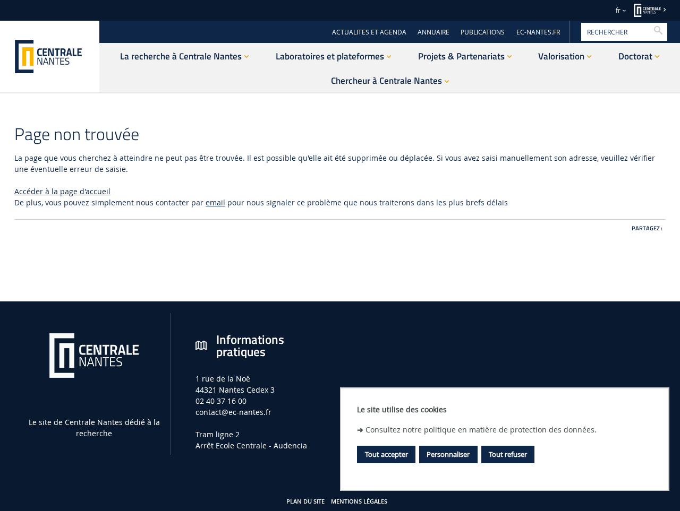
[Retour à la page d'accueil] (49, 56)
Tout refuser (508, 453)
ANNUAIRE (433, 32)
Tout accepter (386, 453)
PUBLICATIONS (483, 32)
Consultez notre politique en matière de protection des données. (481, 429)
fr (618, 10)
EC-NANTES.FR (538, 32)
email (215, 202)
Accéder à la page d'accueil (62, 191)
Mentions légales (359, 501)
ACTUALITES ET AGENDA (369, 32)
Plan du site (305, 501)
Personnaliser (448, 453)
